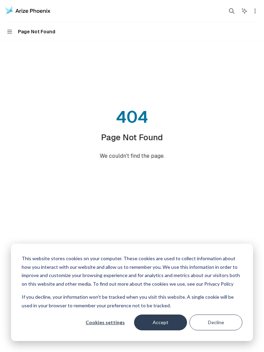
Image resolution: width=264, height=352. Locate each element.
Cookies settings (105, 322)
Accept (160, 322)
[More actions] (255, 11)
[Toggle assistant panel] (244, 11)
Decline (216, 322)
